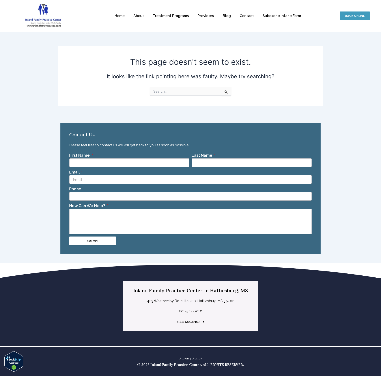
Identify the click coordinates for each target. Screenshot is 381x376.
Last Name (202, 155)
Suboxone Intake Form (282, 16)
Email (74, 172)
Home (120, 16)
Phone (75, 189)
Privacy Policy (190, 358)
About (138, 16)
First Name (80, 155)
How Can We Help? (87, 205)
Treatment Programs (171, 16)
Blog (227, 16)
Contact (247, 16)
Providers (206, 16)
